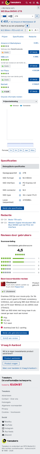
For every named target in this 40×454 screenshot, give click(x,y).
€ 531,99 (36, 70)
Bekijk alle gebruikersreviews (15, 333)
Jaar (26, 150)
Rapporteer (19, 287)
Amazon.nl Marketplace (11, 43)
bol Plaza (5, 70)
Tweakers (5, 446)
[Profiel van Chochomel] (3, 284)
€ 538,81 (35, 84)
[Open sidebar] (38, 7)
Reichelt (4, 84)
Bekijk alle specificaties (12, 208)
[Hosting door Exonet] (12, 385)
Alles (32, 150)
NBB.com (5, 57)
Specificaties (18, 36)
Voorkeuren (15, 412)
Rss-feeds (9, 431)
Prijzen (4, 36)
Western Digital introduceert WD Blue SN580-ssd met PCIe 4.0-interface (22, 225)
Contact (5, 399)
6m (21, 150)
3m (16, 150)
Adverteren (6, 395)
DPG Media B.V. (29, 446)
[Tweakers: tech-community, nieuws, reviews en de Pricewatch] (13, 2)
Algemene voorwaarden (12, 405)
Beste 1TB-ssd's (15, 219)
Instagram (9, 428)
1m (11, 150)
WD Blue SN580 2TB (11, 11)
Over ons (14, 399)
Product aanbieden (12, 358)
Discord (8, 435)
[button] (2, 2)
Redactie (32, 36)
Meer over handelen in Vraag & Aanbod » (20, 368)
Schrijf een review (10, 338)
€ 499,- (36, 57)
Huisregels (6, 402)
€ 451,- (36, 43)
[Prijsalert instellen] (27, 26)
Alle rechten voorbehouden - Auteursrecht (18, 448)
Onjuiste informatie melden (11, 97)
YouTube (8, 425)
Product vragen (11, 363)
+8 (10, 16)
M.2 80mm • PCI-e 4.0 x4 (12, 30)
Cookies (5, 412)
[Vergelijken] (37, 16)
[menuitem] (26, 2)
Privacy (5, 409)
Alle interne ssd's (8, 8)
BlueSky (8, 422)
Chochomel (11, 282)
